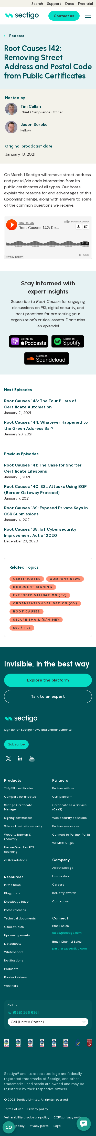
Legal (57, 1126)
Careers (58, 885)
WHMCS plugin (63, 843)
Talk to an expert (48, 696)
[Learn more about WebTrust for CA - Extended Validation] (30, 1043)
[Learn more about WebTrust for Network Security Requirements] (6, 1043)
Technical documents (20, 918)
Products (12, 780)
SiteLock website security (23, 826)
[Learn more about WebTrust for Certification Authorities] (18, 1043)
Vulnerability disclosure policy (26, 1117)
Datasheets (13, 944)
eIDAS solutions (15, 860)
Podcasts (11, 969)
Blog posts (12, 893)
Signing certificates (18, 818)
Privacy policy (37, 1109)
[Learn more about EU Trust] (78, 1043)
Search (37, 3)
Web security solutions (69, 818)
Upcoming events (17, 935)
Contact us (60, 901)
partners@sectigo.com (69, 948)
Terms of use (13, 1109)
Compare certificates (20, 797)
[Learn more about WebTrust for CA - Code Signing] (65, 1043)
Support (54, 3)
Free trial (85, 3)
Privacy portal (39, 1126)
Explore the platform (48, 680)
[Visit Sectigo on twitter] (8, 758)
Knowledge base (16, 902)
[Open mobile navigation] (88, 16)
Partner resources (65, 826)
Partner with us (63, 788)
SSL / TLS (22, 628)
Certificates (26, 579)
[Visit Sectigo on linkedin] (20, 758)
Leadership (60, 876)
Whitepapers (14, 952)
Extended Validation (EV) (40, 595)
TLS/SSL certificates (19, 788)
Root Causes (26, 611)
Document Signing (32, 587)
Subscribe (16, 744)
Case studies (14, 927)
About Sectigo (62, 868)
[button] (84, 1124)
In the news (12, 885)
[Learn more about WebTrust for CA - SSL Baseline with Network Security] (54, 1043)
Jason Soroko (34, 124)
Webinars (11, 986)
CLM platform (62, 797)
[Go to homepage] (22, 15)
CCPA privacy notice (69, 1117)
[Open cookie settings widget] (9, 1127)
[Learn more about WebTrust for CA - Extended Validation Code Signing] (42, 1043)
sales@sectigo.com (67, 933)
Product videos (15, 977)
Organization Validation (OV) (45, 603)
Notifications (13, 960)
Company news (65, 579)
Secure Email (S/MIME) (36, 620)
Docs (69, 3)
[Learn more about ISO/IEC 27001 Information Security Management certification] (89, 1043)
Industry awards (64, 893)
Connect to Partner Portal (71, 835)
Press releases (15, 910)
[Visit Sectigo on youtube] (32, 758)
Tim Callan (30, 106)
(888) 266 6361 (26, 1012)
